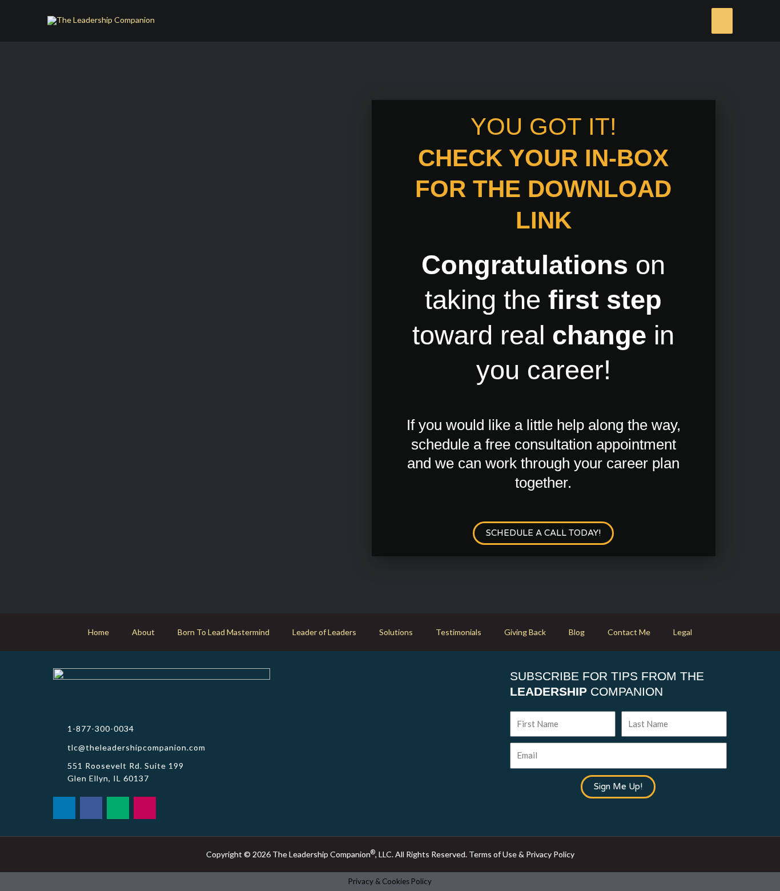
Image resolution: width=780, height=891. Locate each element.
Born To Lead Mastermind (224, 632)
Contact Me (629, 632)
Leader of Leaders (324, 632)
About (143, 632)
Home (98, 632)
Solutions (396, 632)
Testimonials (458, 632)
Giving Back (525, 632)
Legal (682, 632)
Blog (577, 632)
